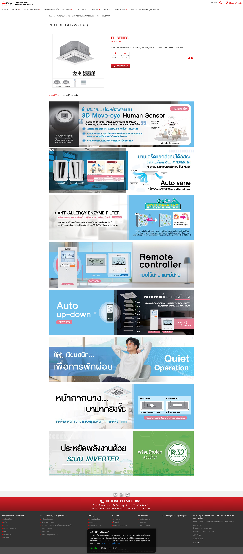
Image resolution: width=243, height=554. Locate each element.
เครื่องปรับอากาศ (103, 15)
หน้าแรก (52, 15)
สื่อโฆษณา (116, 519)
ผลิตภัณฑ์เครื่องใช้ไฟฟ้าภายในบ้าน (81, 15)
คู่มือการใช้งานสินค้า (120, 525)
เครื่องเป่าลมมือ (8, 534)
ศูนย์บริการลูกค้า (95, 525)
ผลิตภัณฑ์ (61, 15)
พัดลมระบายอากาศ (9, 528)
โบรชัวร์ (116, 522)
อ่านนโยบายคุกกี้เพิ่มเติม (111, 543)
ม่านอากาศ (7, 537)
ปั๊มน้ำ (5, 531)
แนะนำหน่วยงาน (145, 519)
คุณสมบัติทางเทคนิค (70, 95)
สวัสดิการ (143, 522)
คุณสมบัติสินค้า (54, 95)
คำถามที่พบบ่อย (94, 519)
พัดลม (5, 525)
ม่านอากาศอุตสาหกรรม (49, 534)
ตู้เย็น (5, 522)
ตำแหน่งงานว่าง (145, 525)
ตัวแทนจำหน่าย (198, 538)
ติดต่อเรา (196, 542)
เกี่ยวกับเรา (197, 534)
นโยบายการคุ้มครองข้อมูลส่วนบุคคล (174, 516)
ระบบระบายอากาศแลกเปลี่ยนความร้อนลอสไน (57, 525)
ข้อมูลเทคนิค (93, 522)
